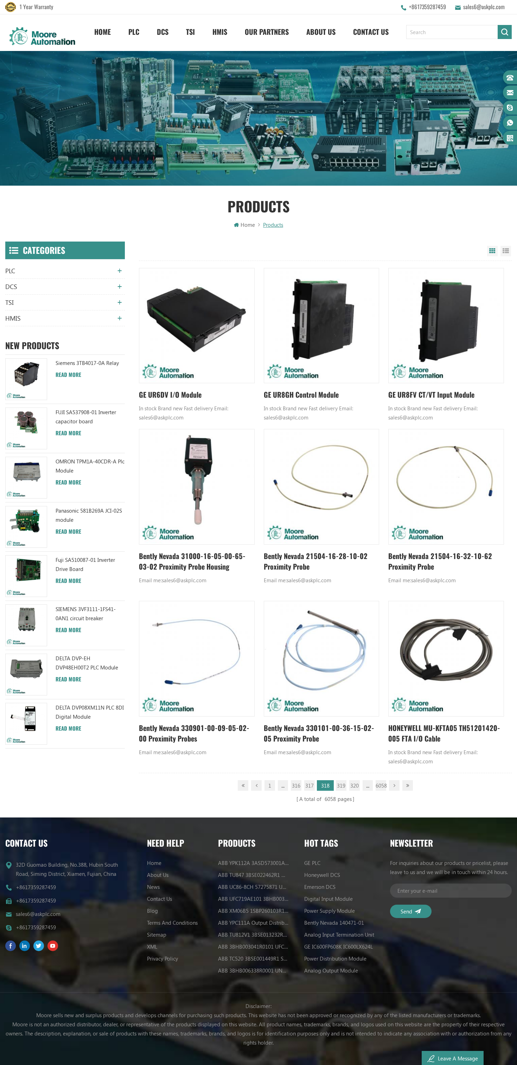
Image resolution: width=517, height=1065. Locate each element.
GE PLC (312, 862)
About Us (321, 32)
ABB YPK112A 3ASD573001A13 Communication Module (253, 862)
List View (505, 251)
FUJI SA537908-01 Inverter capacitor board (86, 417)
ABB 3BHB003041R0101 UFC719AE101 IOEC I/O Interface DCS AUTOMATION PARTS (253, 946)
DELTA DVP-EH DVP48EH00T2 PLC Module (87, 663)
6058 (381, 785)
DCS (162, 32)
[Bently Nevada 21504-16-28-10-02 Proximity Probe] (321, 487)
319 (341, 785)
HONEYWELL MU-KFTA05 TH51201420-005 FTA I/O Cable (444, 733)
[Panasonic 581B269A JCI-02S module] (26, 526)
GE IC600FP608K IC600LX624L (338, 946)
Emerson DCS (320, 886)
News (153, 886)
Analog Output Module (331, 970)
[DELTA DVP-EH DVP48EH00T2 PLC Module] (26, 674)
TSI (190, 32)
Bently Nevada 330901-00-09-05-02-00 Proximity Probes (194, 733)
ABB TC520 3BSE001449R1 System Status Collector (253, 958)
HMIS (219, 32)
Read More (68, 374)
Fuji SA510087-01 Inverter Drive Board (85, 564)
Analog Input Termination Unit (339, 934)
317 (309, 785)
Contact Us (371, 32)
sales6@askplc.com (484, 7)
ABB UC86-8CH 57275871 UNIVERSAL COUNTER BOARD (253, 886)
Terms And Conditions (172, 922)
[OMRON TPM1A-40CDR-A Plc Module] (26, 477)
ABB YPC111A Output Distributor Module (253, 922)
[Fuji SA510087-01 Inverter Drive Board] (26, 576)
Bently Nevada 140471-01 (334, 922)
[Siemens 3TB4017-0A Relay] (26, 379)
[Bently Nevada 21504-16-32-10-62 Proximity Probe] (446, 487)
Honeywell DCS (322, 874)
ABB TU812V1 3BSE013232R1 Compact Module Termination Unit (253, 934)
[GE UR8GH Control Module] (321, 326)
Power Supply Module (329, 910)
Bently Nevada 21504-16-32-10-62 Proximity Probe (440, 561)
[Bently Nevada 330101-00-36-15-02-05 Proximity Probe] (321, 659)
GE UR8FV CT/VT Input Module (431, 394)
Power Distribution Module (335, 958)
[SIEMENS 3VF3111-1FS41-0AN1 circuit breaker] (26, 625)
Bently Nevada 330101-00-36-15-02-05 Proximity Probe (319, 733)
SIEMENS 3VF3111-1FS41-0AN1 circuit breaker (86, 613)
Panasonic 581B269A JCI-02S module (89, 515)
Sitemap (156, 934)
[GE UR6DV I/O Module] (197, 326)
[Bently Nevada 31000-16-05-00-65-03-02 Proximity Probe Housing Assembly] (197, 487)
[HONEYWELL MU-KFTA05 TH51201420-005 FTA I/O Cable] (446, 659)
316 (296, 785)
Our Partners (267, 32)
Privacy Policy (162, 958)
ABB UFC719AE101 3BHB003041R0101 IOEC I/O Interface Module (253, 898)
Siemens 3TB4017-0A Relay (87, 362)
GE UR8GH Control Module (301, 394)
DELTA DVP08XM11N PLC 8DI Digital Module (90, 712)
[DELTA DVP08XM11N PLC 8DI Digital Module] (26, 723)
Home (102, 32)
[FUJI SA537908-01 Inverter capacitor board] (26, 428)
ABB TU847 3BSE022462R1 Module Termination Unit (253, 874)
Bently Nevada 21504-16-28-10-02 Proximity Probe (316, 561)
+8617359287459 (427, 7)
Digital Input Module (328, 898)
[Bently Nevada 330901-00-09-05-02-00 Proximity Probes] (197, 659)
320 (354, 785)
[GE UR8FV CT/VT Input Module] (446, 326)
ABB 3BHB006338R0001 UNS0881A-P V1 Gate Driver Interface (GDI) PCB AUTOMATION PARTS (253, 970)
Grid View (492, 251)
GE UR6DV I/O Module (170, 394)
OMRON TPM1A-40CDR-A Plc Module (90, 466)
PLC (133, 32)
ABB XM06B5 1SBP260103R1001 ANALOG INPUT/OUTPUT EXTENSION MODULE (253, 910)
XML (152, 946)
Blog (152, 910)
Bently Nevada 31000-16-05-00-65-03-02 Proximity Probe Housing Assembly (192, 561)
